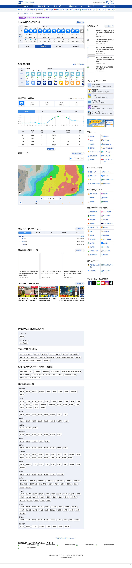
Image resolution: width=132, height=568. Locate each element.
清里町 (46, 421)
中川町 (36, 407)
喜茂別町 (74, 507)
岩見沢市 (28, 494)
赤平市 (47, 494)
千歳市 (56, 484)
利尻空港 (36, 354)
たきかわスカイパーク (26, 354)
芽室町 (65, 454)
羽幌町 (46, 414)
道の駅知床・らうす (70, 374)
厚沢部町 (41, 526)
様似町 (46, 474)
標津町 (41, 441)
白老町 (59, 464)
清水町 (59, 454)
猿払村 (28, 391)
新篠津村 (28, 487)
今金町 (60, 526)
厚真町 (65, 464)
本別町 (52, 457)
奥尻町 (54, 526)
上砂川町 (35, 497)
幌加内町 (43, 407)
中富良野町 (43, 404)
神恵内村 (52, 510)
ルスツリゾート (55, 371)
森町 (71, 520)
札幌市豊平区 (59, 481)
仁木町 (71, 510)
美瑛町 (28, 404)
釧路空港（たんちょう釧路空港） (29, 357)
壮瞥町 (53, 464)
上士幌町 (40, 454)
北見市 (22, 427)
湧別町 (34, 434)
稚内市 (22, 391)
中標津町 (34, 441)
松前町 (34, 520)
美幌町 (28, 421)
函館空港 (42, 357)
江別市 (50, 484)
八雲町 (22, 526)
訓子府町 (28, 427)
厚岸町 (34, 447)
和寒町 (65, 404)
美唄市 (35, 494)
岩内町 (41, 510)
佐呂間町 (59, 421)
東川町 (22, 404)
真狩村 (60, 507)
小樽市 (22, 507)
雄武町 (59, 434)
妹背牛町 (22, 500)
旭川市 (22, 401)
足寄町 (58, 457)
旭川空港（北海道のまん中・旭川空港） (30, 360)
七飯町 (59, 520)
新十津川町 (74, 497)
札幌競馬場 (37, 371)
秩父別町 (29, 500)
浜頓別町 (34, 391)
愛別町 (72, 401)
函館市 (22, 520)
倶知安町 (28, 510)
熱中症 (22, 73)
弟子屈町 (52, 447)
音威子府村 (29, 407)
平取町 (28, 474)
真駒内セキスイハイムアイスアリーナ (30, 378)
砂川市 (65, 494)
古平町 (65, 510)
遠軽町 (28, 434)
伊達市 (41, 464)
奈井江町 (28, 497)
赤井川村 (22, 513)
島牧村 (28, 507)
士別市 (28, 401)
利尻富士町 (74, 391)
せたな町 (67, 526)
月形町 (60, 497)
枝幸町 (48, 391)
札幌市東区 (41, 481)
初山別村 (52, 414)
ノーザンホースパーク (38, 374)
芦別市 (41, 494)
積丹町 (59, 510)
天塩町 (65, 414)
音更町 (28, 454)
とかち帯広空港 (74, 354)
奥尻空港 (78, 357)
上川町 (78, 401)
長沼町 (48, 497)
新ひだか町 (60, 474)
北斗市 (28, 520)
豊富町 (54, 391)
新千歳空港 (44, 354)
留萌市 (22, 414)
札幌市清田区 (42, 484)
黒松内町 (40, 507)
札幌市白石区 (49, 481)
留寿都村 (67, 507)
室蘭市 (22, 464)
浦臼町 (66, 497)
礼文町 (60, 391)
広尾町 (28, 457)
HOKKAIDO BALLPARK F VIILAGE (71, 371)
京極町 (22, 510)
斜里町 (40, 421)
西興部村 (52, 434)
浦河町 (40, 474)
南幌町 (22, 497)
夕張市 (22, 494)
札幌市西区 (77, 481)
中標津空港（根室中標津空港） (65, 357)
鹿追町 (47, 454)
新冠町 (34, 474)
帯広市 (22, 454)
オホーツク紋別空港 (55, 354)
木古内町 (52, 520)
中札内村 (72, 454)
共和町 (35, 510)
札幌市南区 (68, 481)
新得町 (53, 454)
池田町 (40, 457)
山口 (23, 244)
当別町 (22, 487)
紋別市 (22, 434)
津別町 (34, 421)
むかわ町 (22, 467)
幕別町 (34, 457)
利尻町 (66, 391)
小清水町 (52, 421)
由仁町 (42, 497)
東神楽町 (53, 401)
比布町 (66, 401)
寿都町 (34, 507)
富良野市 (40, 401)
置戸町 (35, 427)
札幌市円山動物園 (25, 374)
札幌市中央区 (23, 481)
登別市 (35, 464)
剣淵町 (71, 404)
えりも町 (52, 474)
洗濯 (22, 82)
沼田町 (48, 500)
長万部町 (76, 520)
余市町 (77, 510)
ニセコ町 (53, 507)
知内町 (46, 520)
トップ (19, 13)
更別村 (78, 454)
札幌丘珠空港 (50, 357)
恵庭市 (62, 484)
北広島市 (69, 484)
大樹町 (22, 457)
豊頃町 (46, 457)
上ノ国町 (34, 526)
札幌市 (22, 336)
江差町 (28, 526)
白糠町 (65, 447)
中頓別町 (41, 391)
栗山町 (54, 497)
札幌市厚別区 (23, 484)
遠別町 (59, 414)
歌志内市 (72, 494)
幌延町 (22, 394)
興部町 (46, 434)
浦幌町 (70, 457)
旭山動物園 (46, 371)
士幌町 (34, 454)
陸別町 (64, 457)
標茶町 (46, 447)
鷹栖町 (47, 401)
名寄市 (34, 401)
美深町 (22, 407)
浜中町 (40, 447)
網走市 (22, 421)
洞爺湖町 (72, 464)
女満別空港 (47, 360)
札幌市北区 (33, 481)
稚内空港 (65, 354)
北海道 (26, 13)
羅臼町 (47, 441)
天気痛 (22, 78)
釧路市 (22, 447)
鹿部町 (65, 520)
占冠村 (59, 404)
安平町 (78, 464)
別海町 (28, 441)
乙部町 (48, 526)
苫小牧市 (28, 464)
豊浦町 (47, 464)
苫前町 (40, 414)
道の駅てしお (23, 343)
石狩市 (75, 484)
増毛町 (28, 414)
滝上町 (40, 434)
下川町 (77, 404)
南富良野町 (52, 404)
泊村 (46, 510)
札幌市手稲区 (33, 484)
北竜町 (42, 500)
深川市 (78, 494)
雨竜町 (36, 500)
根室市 (22, 441)
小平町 (34, 414)
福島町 (40, 520)
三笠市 (53, 494)
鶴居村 (59, 447)
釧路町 (28, 447)
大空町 (66, 421)
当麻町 (60, 401)
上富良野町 (35, 404)
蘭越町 (47, 507)
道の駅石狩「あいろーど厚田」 (54, 374)
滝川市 (59, 494)
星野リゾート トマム (26, 371)
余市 (23, 241)
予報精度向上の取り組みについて (65, 538)
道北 (31, 13)
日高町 (22, 474)
